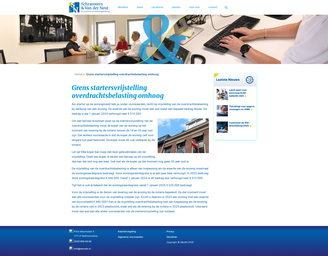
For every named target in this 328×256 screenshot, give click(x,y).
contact (212, 7)
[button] (226, 7)
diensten (123, 7)
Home (78, 74)
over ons (194, 7)
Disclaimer (172, 237)
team (140, 7)
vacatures (157, 7)
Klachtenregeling (127, 231)
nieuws (176, 7)
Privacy (170, 231)
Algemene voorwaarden (130, 237)
